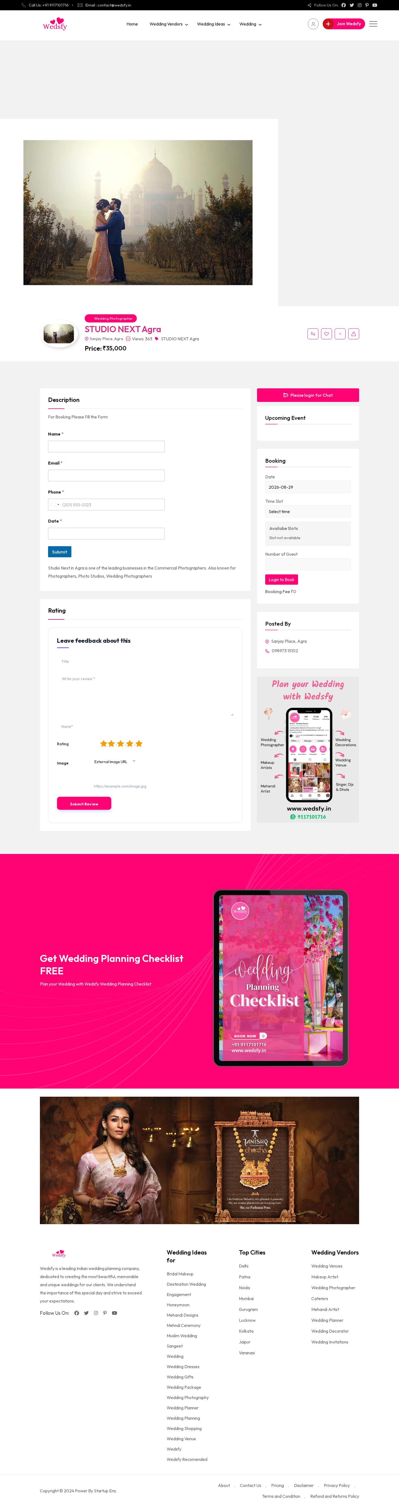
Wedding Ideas (211, 24)
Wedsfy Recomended (187, 1459)
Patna (244, 1276)
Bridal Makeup (180, 1273)
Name (56, 434)
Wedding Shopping (184, 1428)
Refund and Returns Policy (334, 1496)
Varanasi (247, 1352)
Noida (244, 1287)
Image (62, 763)
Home (132, 24)
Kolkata (246, 1331)
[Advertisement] (199, 78)
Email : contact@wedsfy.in (108, 5)
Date (55, 521)
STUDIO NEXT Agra (180, 338)
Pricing (277, 1485)
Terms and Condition (281, 1496)
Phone (56, 492)
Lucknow (247, 1320)
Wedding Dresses (183, 1366)
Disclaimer (304, 1485)
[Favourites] (326, 333)
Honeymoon (178, 1304)
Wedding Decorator (330, 1331)
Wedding (247, 24)
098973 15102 (284, 650)
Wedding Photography (188, 1397)
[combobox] (54, 504)
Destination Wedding (186, 1284)
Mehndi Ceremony (184, 1325)
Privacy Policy (337, 1485)
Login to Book (281, 579)
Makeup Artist (324, 1276)
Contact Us (250, 1485)
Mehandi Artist (325, 1309)
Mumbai (246, 1298)
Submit (59, 552)
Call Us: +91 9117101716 (49, 5)
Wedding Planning (183, 1418)
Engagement (179, 1294)
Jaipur (245, 1342)
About (224, 1485)
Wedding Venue (181, 1438)
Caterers (319, 1298)
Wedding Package (184, 1387)
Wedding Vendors (166, 24)
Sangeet (175, 1346)
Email (55, 463)
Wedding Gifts (180, 1377)
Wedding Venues (327, 1266)
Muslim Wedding (182, 1335)
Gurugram (248, 1309)
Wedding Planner (183, 1407)
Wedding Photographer (113, 318)
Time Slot (274, 501)
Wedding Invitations (329, 1342)
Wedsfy (174, 1449)
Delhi (243, 1266)
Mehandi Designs (182, 1315)
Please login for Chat (311, 395)
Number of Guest (281, 554)
